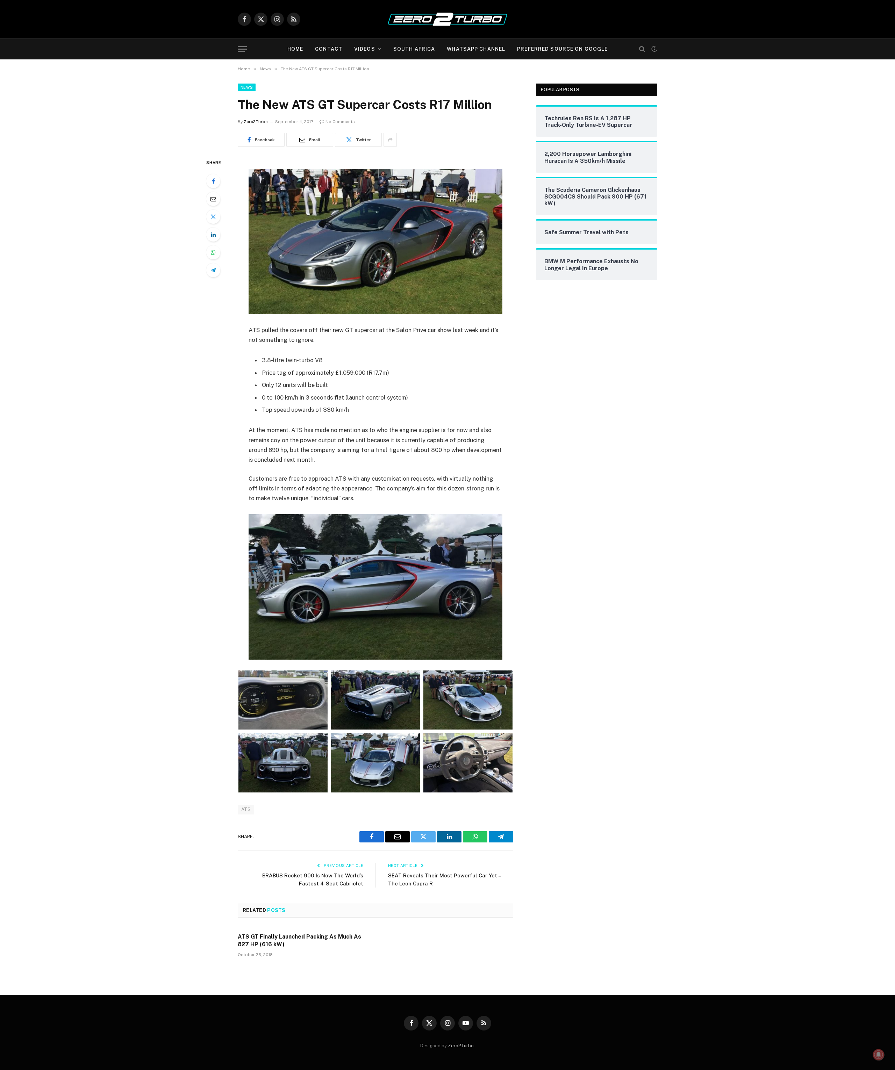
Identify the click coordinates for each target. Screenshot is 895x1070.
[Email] (213, 199)
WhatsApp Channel (476, 49)
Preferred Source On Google (562, 49)
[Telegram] (213, 270)
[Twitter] (213, 217)
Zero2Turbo (256, 121)
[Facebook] (213, 181)
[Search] (642, 49)
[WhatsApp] (213, 252)
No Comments (340, 121)
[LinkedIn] (213, 235)
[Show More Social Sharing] (390, 140)
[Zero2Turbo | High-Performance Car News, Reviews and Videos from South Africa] (447, 19)
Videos (364, 49)
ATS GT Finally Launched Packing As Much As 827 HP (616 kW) (299, 940)
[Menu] (242, 49)
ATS (246, 809)
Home (295, 49)
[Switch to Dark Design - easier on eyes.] (653, 49)
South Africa (414, 49)
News (247, 87)
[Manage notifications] (878, 1054)
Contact (328, 49)
